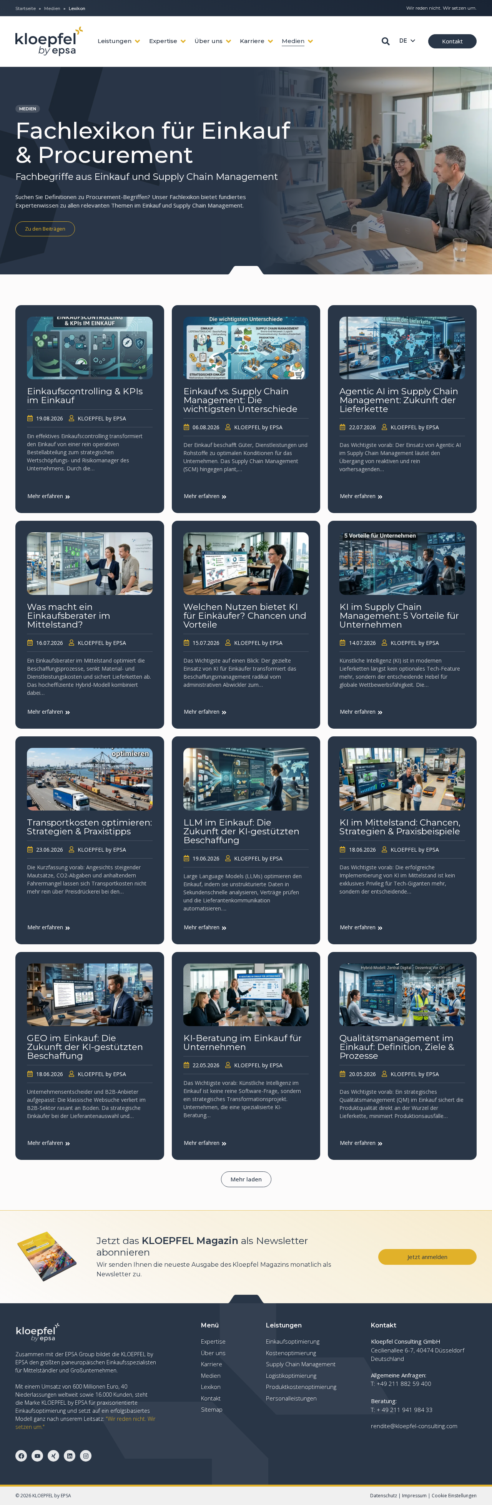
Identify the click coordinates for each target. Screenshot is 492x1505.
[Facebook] (21, 1456)
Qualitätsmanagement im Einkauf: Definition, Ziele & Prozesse (396, 1047)
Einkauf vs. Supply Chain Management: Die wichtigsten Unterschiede (240, 400)
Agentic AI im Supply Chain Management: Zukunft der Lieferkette (398, 400)
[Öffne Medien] (310, 41)
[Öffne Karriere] (270, 41)
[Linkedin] (69, 1456)
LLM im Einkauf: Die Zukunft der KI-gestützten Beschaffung (241, 831)
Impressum (414, 1495)
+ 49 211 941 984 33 (405, 1410)
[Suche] (386, 41)
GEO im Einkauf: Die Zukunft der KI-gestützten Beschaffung (85, 1047)
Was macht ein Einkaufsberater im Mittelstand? (68, 616)
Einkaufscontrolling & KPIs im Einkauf (85, 396)
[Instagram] (85, 1456)
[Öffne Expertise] (183, 41)
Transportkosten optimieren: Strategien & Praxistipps (89, 827)
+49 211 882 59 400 (404, 1383)
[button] (246, 1179)
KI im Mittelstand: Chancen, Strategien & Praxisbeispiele (399, 827)
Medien (52, 8)
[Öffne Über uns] (228, 41)
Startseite (25, 8)
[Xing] (53, 1456)
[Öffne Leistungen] (137, 41)
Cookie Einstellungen (454, 1495)
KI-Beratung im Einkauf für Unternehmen (242, 1043)
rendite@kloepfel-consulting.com (414, 1426)
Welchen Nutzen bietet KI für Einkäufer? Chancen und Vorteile (244, 616)
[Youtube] (37, 1456)
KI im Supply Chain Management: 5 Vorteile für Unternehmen (399, 616)
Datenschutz (383, 1495)
